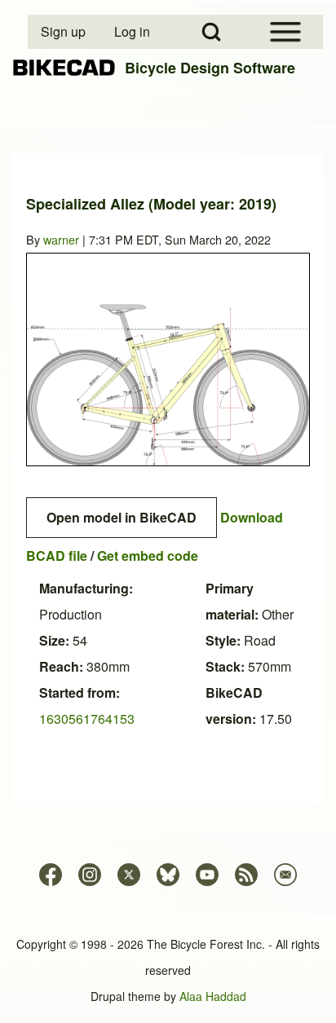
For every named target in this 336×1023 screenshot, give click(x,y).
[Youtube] (207, 874)
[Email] (285, 874)
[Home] (64, 68)
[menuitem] (64, 32)
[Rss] (246, 874)
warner (61, 239)
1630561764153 (87, 718)
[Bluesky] (168, 874)
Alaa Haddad (212, 996)
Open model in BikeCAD (121, 517)
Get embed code (147, 555)
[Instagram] (89, 874)
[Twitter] (129, 874)
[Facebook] (50, 874)
